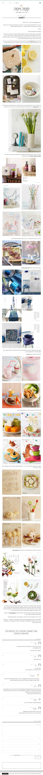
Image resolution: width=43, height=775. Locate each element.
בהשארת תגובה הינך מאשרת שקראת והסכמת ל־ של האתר (25, 755)
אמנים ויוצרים (23, 631)
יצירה (17, 631)
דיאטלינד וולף (16, 550)
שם (40, 738)
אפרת (35, 700)
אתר (40, 749)
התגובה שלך (38, 724)
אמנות (24, 15)
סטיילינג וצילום (25, 633)
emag (35, 631)
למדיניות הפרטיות (11, 773)
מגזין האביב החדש (26, 267)
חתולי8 (35, 708)
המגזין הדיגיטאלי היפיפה (35, 156)
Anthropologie (12, 613)
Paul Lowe (32, 41)
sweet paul (30, 631)
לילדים (28, 354)
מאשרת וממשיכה (5, 773)
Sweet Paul (35, 106)
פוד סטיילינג (17, 633)
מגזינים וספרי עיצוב (10, 631)
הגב (3, 642)
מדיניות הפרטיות (17, 755)
